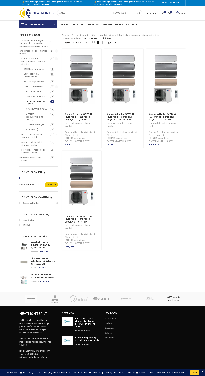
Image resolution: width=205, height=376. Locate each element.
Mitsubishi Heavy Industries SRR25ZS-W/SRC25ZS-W (41, 245)
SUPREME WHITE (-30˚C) (37, 124)
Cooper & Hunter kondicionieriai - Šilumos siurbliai (33, 61)
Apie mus (109, 338)
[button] (99, 53)
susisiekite (37, 4)
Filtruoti (51, 184)
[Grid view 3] (98, 42)
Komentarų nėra (82, 330)
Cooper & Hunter (30, 203)
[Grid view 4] (102, 42)
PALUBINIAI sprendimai (34, 81)
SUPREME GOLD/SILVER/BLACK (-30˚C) (35, 117)
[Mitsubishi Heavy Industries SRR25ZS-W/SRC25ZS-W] (23, 247)
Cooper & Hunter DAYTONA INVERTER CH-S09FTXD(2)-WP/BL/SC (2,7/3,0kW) (78, 117)
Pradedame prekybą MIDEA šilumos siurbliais (87, 339)
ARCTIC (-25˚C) (33, 91)
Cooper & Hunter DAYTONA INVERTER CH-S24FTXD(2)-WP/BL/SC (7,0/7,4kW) (78, 219)
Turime (26, 225)
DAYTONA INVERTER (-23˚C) (35, 103)
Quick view (99, 59)
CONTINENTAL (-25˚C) (36, 96)
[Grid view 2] (93, 42)
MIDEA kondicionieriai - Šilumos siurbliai (32, 143)
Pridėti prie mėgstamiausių (99, 72)
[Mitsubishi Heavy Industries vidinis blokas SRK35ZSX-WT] (23, 263)
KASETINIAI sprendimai (34, 69)
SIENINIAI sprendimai (33, 86)
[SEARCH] (138, 13)
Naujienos (109, 328)
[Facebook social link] (89, 3)
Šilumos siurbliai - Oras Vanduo (30, 159)
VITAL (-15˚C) (32, 129)
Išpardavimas (29, 220)
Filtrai (113, 43)
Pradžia (65, 35)
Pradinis (108, 323)
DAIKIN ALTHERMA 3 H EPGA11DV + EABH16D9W (42, 276)
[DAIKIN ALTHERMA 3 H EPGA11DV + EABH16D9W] (23, 280)
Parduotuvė (110, 318)
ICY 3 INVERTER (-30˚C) (37, 109)
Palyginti (99, 66)
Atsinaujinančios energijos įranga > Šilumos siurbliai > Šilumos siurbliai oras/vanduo (33, 43)
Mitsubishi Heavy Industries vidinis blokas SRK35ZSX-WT (43, 261)
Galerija (108, 333)
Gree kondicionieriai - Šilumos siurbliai (31, 136)
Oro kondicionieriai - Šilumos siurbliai (33, 52)
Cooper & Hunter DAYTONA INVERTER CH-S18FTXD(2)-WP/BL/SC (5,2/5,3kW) (162, 117)
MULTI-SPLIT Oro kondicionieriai (31, 75)
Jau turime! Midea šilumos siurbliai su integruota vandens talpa (85, 322)
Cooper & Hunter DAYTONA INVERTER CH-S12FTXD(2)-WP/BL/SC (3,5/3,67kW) (120, 117)
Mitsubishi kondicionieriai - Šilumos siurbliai (34, 151)
